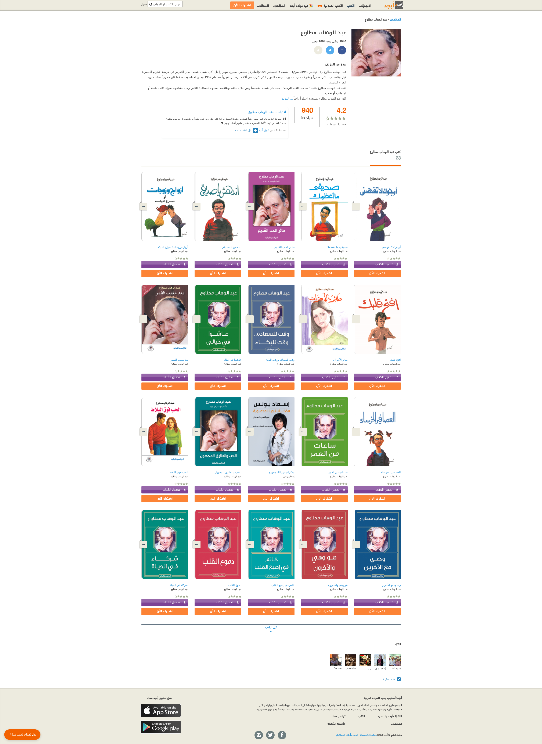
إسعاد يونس (289, 476)
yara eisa (351, 668)
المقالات (263, 5)
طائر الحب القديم (284, 247)
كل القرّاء (389, 679)
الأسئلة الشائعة (336, 723)
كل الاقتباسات (243, 129)
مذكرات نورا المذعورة (282, 472)
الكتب (351, 5)
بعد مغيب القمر (179, 360)
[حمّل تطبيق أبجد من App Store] (160, 710)
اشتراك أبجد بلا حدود (389, 715)
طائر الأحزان (340, 360)
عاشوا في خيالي (232, 360)
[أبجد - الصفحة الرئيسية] (388, 5)
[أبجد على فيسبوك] (281, 735)
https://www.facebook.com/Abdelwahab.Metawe (341, 50)
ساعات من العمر (338, 472)
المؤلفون (395, 19)
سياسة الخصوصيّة (368, 735)
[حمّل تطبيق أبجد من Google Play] (160, 727)
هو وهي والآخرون (338, 585)
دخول (144, 4)
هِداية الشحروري (395, 668)
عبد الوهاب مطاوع (392, 251)
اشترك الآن (377, 273)
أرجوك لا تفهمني (391, 247)
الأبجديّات (365, 5)
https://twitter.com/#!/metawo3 (329, 50)
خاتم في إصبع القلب (283, 585)
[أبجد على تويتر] (270, 735)
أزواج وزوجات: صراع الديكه (173, 247)
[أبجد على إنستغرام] (258, 735)
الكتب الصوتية (331, 5)
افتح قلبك (395, 360)
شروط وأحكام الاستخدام (347, 735)
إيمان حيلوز (380, 668)
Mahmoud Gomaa (336, 668)
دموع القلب (234, 585)
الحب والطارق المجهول (228, 472)
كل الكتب (271, 624)
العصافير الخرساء (391, 472)
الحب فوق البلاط (178, 472)
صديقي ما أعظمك (337, 247)
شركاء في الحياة (179, 585)
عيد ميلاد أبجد (301, 5)
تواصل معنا (338, 715)
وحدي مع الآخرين (391, 585)
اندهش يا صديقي (231, 247)
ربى (369, 668)
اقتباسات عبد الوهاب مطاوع (267, 112)
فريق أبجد (264, 129)
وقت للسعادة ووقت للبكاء (280, 360)
